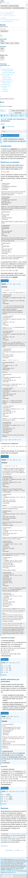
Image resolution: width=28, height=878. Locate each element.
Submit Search (4, 31)
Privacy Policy (15, 869)
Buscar (3, 876)
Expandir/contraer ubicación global (26, 115)
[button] (5, 89)
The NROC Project (10, 126)
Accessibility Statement (11, 870)
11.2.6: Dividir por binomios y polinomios (17, 833)
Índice (4, 131)
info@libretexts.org (11, 872)
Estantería (15, 115)
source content (9, 840)
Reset (2, 41)
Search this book (4, 26)
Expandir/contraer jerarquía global (2, 116)
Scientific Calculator (7, 79)
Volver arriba (3, 846)
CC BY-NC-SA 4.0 (15, 837)
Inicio (7, 115)
